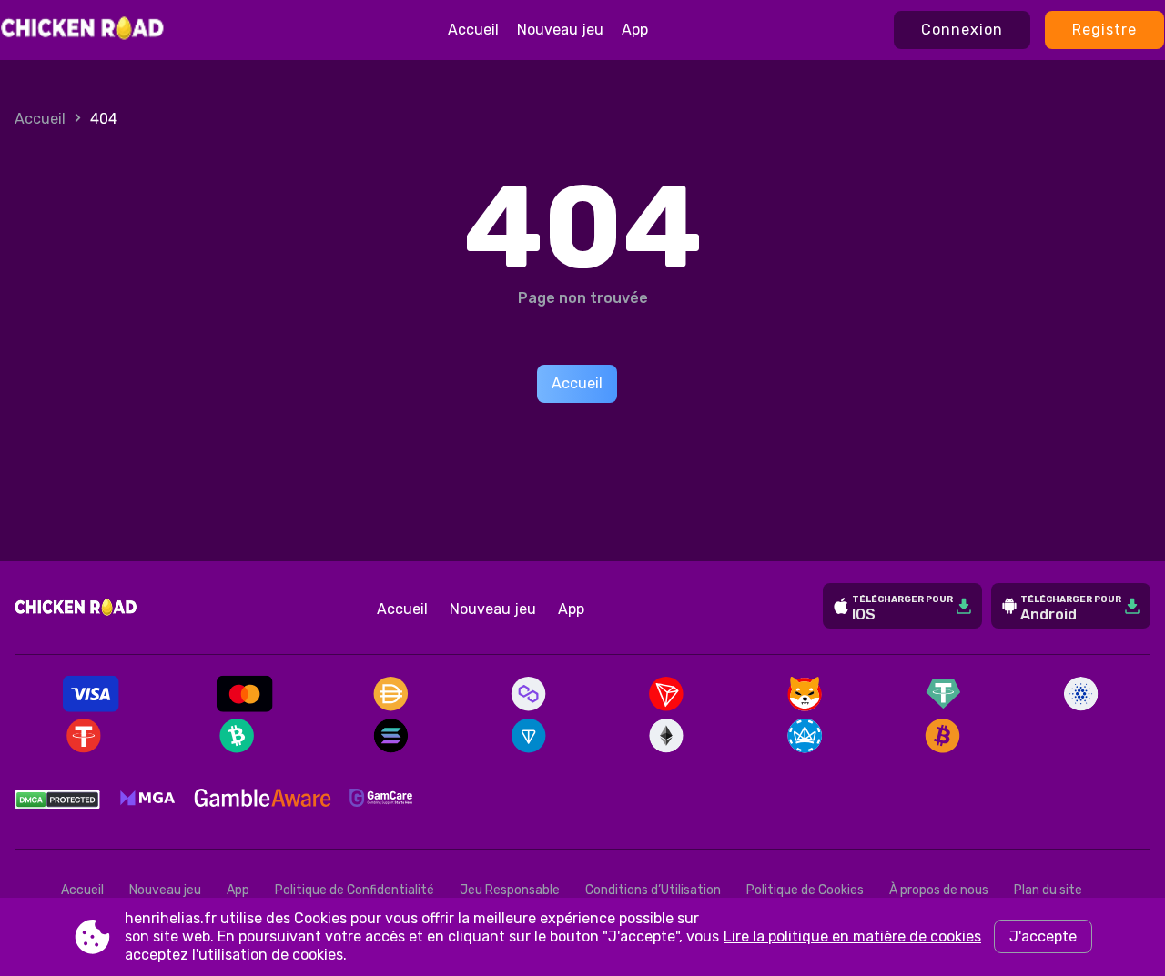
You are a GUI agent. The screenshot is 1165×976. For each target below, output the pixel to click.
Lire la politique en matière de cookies (852, 936)
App (635, 29)
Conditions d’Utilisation (653, 890)
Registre (1104, 29)
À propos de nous (938, 890)
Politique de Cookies (805, 890)
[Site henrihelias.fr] (83, 30)
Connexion (962, 29)
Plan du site (1048, 890)
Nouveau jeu (560, 29)
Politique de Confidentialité (354, 890)
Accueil (473, 29)
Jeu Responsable (510, 890)
